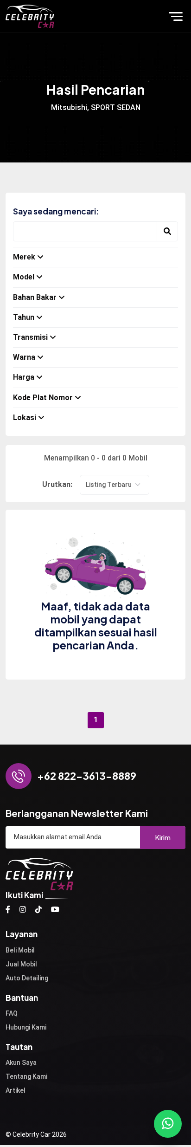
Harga (23, 377)
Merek (24, 257)
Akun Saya (21, 1062)
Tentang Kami (26, 1076)
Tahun (23, 317)
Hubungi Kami (26, 1027)
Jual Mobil (21, 964)
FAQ (12, 1013)
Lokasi (24, 417)
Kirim (163, 837)
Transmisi (30, 337)
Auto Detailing (27, 978)
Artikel (15, 1090)
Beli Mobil (20, 950)
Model (23, 276)
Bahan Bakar (35, 297)
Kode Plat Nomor (43, 397)
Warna (24, 357)
